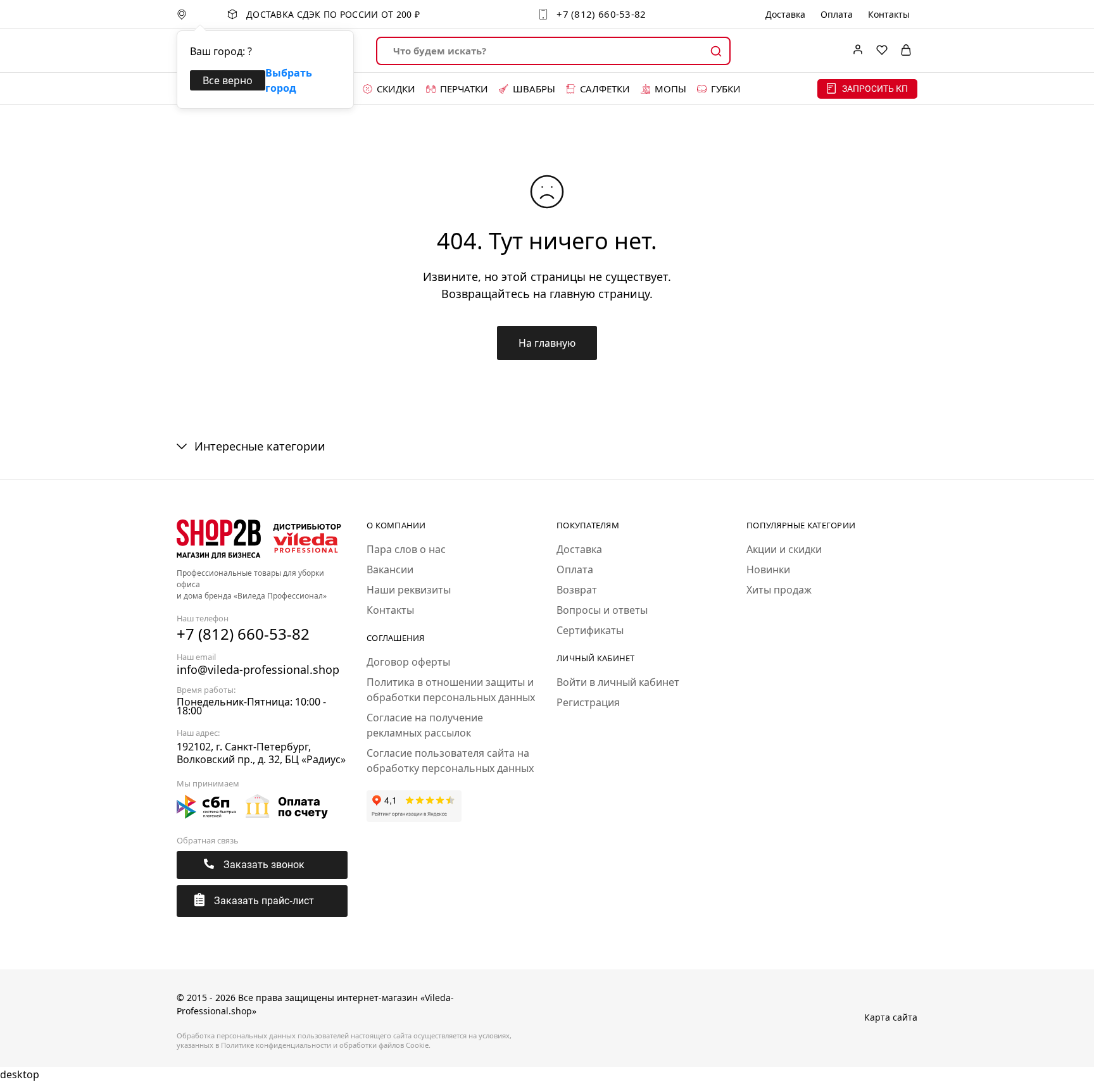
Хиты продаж (779, 590)
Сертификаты (590, 630)
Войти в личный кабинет (617, 682)
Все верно (228, 80)
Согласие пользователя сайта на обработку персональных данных (450, 760)
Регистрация (588, 702)
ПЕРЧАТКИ (464, 89)
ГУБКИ (726, 89)
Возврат (576, 590)
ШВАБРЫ (534, 89)
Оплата (836, 14)
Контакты (889, 14)
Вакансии (390, 569)
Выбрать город (288, 80)
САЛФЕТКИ (605, 89)
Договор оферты (408, 662)
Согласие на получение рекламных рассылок (425, 725)
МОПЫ (670, 89)
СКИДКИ (396, 89)
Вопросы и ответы (602, 610)
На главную (547, 343)
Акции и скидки (784, 549)
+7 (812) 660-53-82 (601, 14)
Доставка (785, 14)
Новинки (768, 569)
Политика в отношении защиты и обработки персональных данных (451, 689)
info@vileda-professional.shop (258, 669)
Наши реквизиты (409, 590)
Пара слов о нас (406, 549)
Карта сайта (890, 1017)
